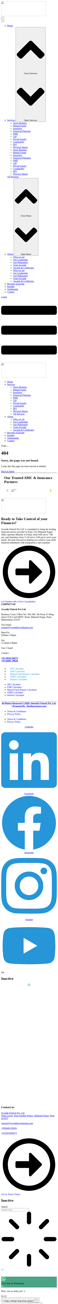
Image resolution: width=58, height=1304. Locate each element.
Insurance (17, 128)
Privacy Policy (14, 714)
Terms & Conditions (16, 711)
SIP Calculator (14, 684)
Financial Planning (22, 131)
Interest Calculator (18, 679)
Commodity (18, 142)
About (10, 416)
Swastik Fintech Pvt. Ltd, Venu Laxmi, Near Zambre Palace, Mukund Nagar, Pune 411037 (28, 1116)
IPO (15, 144)
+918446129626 (9, 1128)
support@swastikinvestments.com (17, 627)
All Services (19, 414)
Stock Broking (20, 123)
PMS (15, 134)
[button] (7, 490)
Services (11, 384)
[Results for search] (29, 1239)
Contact (10, 440)
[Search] (2, 1269)
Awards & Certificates (23, 268)
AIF (15, 136)
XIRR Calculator (15, 692)
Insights (10, 435)
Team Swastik (19, 265)
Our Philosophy (20, 262)
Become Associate (15, 432)
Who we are (19, 257)
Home (10, 382)
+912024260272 (9, 1133)
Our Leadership (20, 259)
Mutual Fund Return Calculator (22, 690)
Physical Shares (20, 147)
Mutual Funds (19, 126)
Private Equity (19, 139)
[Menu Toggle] (2, 19)
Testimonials (13, 438)
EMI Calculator (14, 687)
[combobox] (15, 1209)
